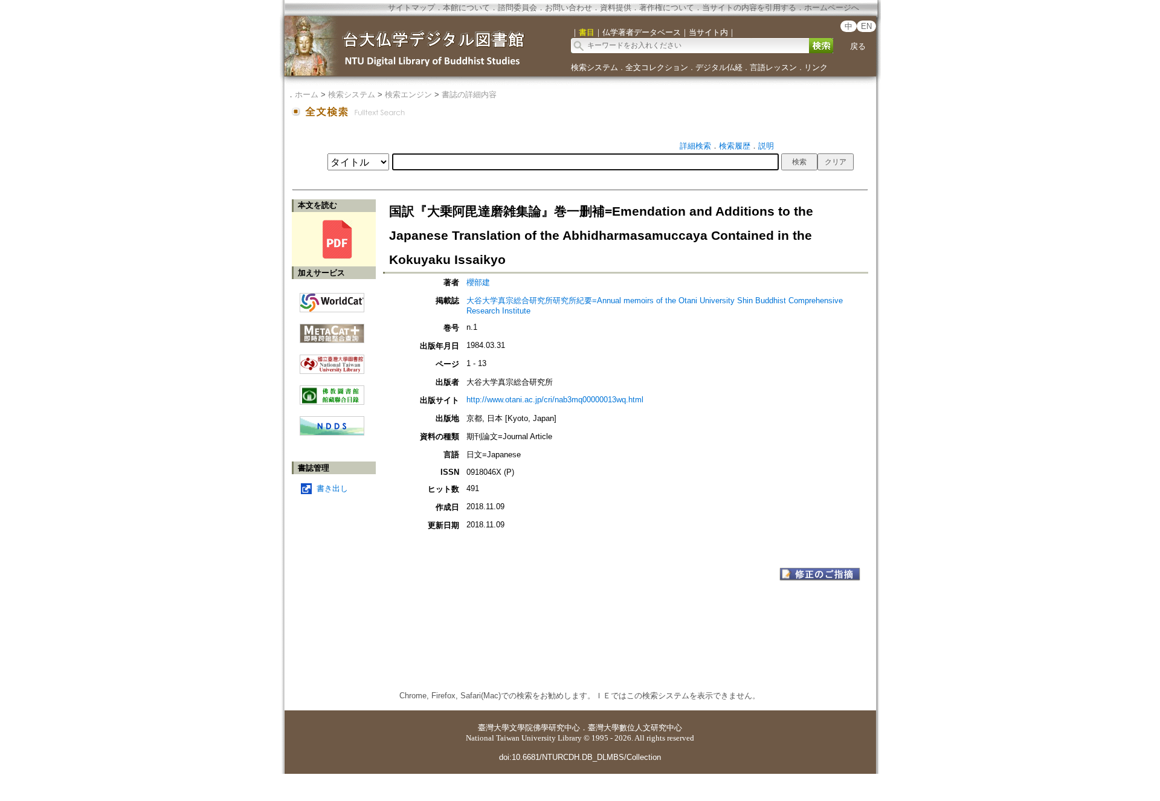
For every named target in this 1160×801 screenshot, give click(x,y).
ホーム (306, 94)
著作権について (666, 7)
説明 (766, 145)
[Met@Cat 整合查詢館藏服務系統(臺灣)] (332, 329)
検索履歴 (734, 145)
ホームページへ (831, 7)
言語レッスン (773, 67)
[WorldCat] (332, 299)
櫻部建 (478, 282)
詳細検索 (695, 145)
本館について (466, 7)
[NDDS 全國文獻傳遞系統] (332, 432)
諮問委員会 (517, 7)
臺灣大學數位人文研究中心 (635, 727)
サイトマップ (411, 7)
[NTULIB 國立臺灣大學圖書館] (332, 360)
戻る (858, 46)
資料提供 (615, 7)
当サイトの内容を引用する (749, 7)
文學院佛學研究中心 (544, 727)
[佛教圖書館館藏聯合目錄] (332, 390)
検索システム (594, 67)
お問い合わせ (568, 7)
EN (866, 26)
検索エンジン (408, 94)
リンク (816, 67)
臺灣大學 (493, 727)
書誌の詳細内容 (469, 94)
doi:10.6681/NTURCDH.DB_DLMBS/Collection (580, 757)
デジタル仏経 (719, 67)
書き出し (332, 488)
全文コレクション (656, 67)
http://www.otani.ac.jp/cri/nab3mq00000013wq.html (554, 399)
